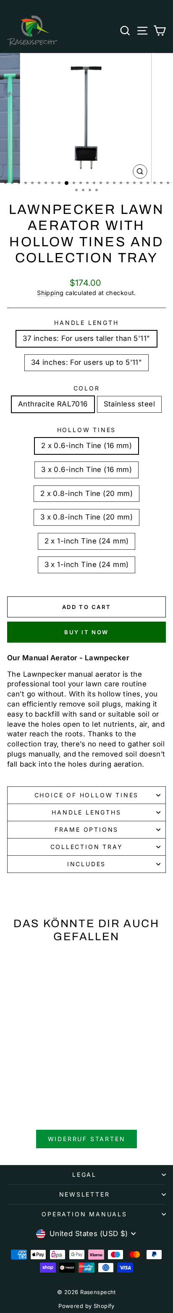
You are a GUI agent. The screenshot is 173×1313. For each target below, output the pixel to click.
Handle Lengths (86, 812)
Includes (86, 863)
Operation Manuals (84, 1214)
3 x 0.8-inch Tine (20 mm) (86, 517)
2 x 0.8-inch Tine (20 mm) (86, 493)
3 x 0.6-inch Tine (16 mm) (86, 469)
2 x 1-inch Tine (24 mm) (87, 541)
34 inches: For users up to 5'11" (86, 362)
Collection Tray (86, 846)
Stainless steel (129, 404)
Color (86, 388)
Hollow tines (86, 429)
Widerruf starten (87, 1138)
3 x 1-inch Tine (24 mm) (87, 564)
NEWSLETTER (84, 1194)
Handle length (86, 322)
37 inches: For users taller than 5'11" (86, 338)
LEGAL (84, 1174)
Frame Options (86, 829)
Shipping (50, 292)
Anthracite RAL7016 (53, 404)
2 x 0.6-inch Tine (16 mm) (86, 445)
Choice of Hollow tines (86, 795)
